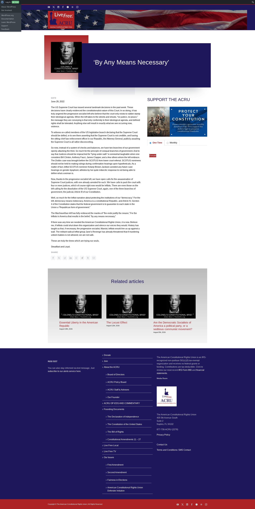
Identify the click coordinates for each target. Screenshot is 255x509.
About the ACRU (112, 367)
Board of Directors (115, 374)
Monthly (173, 143)
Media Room (162, 378)
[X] (59, 258)
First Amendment (115, 465)
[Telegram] (82, 258)
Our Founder (113, 397)
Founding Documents (114, 409)
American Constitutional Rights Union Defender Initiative (125, 489)
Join (106, 361)
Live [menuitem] (16, 2)
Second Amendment (117, 472)
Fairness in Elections (117, 480)
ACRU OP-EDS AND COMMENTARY (122, 403)
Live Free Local (111, 445)
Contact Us (162, 444)
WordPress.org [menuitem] (7, 15)
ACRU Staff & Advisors (118, 390)
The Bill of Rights (115, 432)
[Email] (94, 258)
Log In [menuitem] (8, 2)
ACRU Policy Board (116, 382)
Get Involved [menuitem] (6, 10)
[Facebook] (53, 258)
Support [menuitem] (4, 26)
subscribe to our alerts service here (64, 371)
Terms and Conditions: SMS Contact (174, 450)
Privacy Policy (163, 435)
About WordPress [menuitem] (8, 7)
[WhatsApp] (76, 258)
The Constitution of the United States (124, 424)
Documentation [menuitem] (7, 19)
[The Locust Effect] (127, 296)
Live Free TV (110, 451)
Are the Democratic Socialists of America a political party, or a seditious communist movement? (172, 326)
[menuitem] (2, 2)
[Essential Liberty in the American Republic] (80, 296)
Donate (152, 155)
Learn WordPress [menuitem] (8, 22)
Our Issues (109, 457)
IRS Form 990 (185, 370)
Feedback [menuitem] (5, 29)
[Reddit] (65, 258)
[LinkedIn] (71, 258)
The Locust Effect (116, 322)
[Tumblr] (88, 258)
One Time (157, 143)
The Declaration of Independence (123, 417)
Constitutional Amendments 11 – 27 (124, 439)
